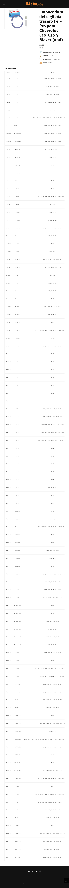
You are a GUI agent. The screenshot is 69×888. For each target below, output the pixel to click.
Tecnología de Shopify (24, 884)
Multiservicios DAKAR (13, 884)
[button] (4, 4)
